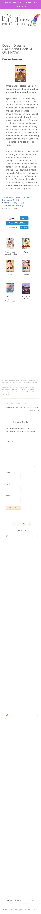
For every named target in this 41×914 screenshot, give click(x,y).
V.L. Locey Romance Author (20, 20)
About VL (29, 900)
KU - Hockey (17, 206)
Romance (22, 203)
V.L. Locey (13, 909)
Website (9, 496)
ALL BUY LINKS (17, 223)
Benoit (26, 274)
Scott (10, 274)
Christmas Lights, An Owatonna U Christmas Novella (10, 301)
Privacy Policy (14, 900)
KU (9, 206)
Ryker (26, 252)
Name (8, 473)
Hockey (13, 203)
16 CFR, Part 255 (24, 389)
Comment (10, 441)
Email (8, 484)
